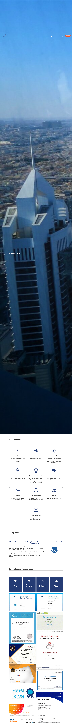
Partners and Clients (41, 36)
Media (47, 36)
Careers (58, 36)
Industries (34, 36)
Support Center (53, 36)
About (19, 36)
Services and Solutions (26, 36)
